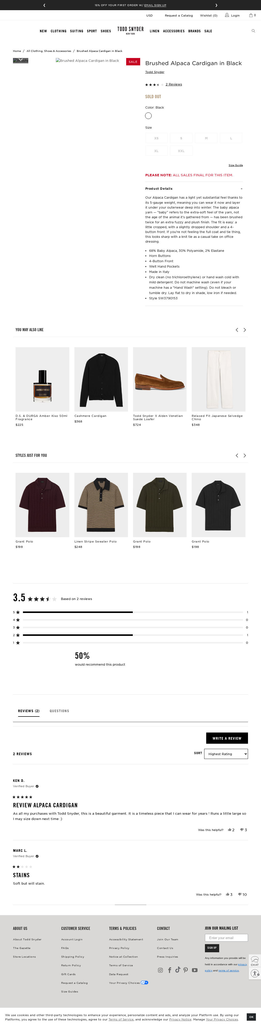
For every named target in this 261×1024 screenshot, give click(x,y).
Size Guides (69, 991)
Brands (194, 31)
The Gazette (22, 947)
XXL (181, 151)
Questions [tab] (59, 713)
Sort (198, 753)
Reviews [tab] (29, 713)
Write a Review (230, 740)
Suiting (76, 31)
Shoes (106, 31)
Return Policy (71, 965)
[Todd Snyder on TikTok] (177, 970)
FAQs (65, 947)
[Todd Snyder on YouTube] (195, 970)
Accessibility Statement (126, 939)
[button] (194, 84)
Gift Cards (68, 974)
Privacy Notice (180, 1019)
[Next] (244, 329)
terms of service (228, 970)
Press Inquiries (167, 956)
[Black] (148, 116)
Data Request (118, 974)
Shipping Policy (72, 956)
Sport (92, 31)
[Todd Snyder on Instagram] (161, 970)
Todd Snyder (154, 72)
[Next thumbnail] (20, 59)
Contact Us (165, 947)
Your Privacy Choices (222, 1019)
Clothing (59, 31)
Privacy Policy (119, 947)
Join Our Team (167, 939)
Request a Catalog (179, 15)
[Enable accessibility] (255, 973)
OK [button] (251, 1016)
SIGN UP (212, 948)
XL (156, 151)
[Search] (253, 31)
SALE (208, 31)
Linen (155, 31)
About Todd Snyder (27, 939)
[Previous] (237, 329)
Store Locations (24, 956)
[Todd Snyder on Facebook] (170, 970)
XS (156, 138)
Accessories (174, 31)
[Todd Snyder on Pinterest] (186, 970)
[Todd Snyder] (130, 31)
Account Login (72, 939)
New (43, 31)
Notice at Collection (123, 956)
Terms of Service (121, 1019)
